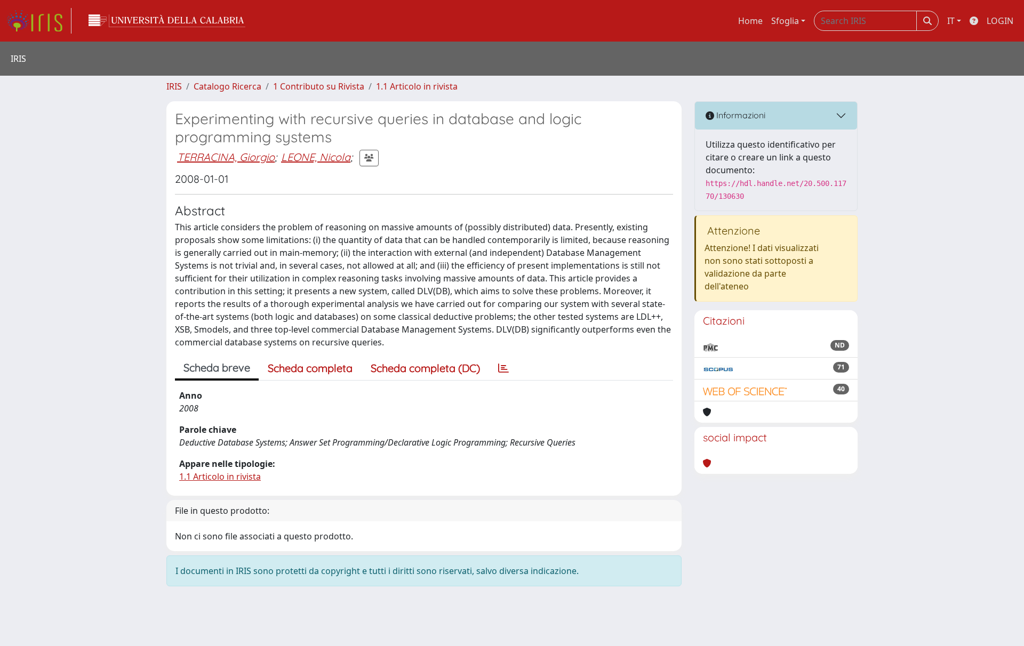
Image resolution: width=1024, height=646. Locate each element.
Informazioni (739, 115)
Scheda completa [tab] (310, 368)
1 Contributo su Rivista (318, 86)
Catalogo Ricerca (227, 86)
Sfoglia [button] (785, 21)
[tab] (503, 368)
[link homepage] (38, 21)
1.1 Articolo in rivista (417, 86)
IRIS (174, 86)
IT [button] (951, 21)
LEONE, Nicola (315, 157)
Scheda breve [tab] (216, 367)
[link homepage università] (167, 20)
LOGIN (1000, 21)
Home (750, 21)
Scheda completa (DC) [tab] (425, 368)
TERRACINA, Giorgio (226, 157)
